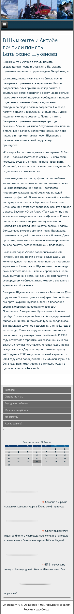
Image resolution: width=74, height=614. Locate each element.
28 (46, 461)
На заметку (11, 417)
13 (37, 455)
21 (46, 458)
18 (18, 458)
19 (27, 458)
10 (9, 455)
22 (55, 458)
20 (37, 458)
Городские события (16, 403)
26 (27, 461)
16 (65, 455)
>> (43, 502)
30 (65, 461)
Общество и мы (14, 397)
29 (55, 461)
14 (46, 455)
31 (9, 465)
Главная (10, 390)
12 (27, 455)
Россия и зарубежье (17, 410)
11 (18, 455)
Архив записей (13, 423)
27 (37, 461)
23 (65, 458)
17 (9, 458)
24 (9, 461)
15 (55, 455)
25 (18, 461)
